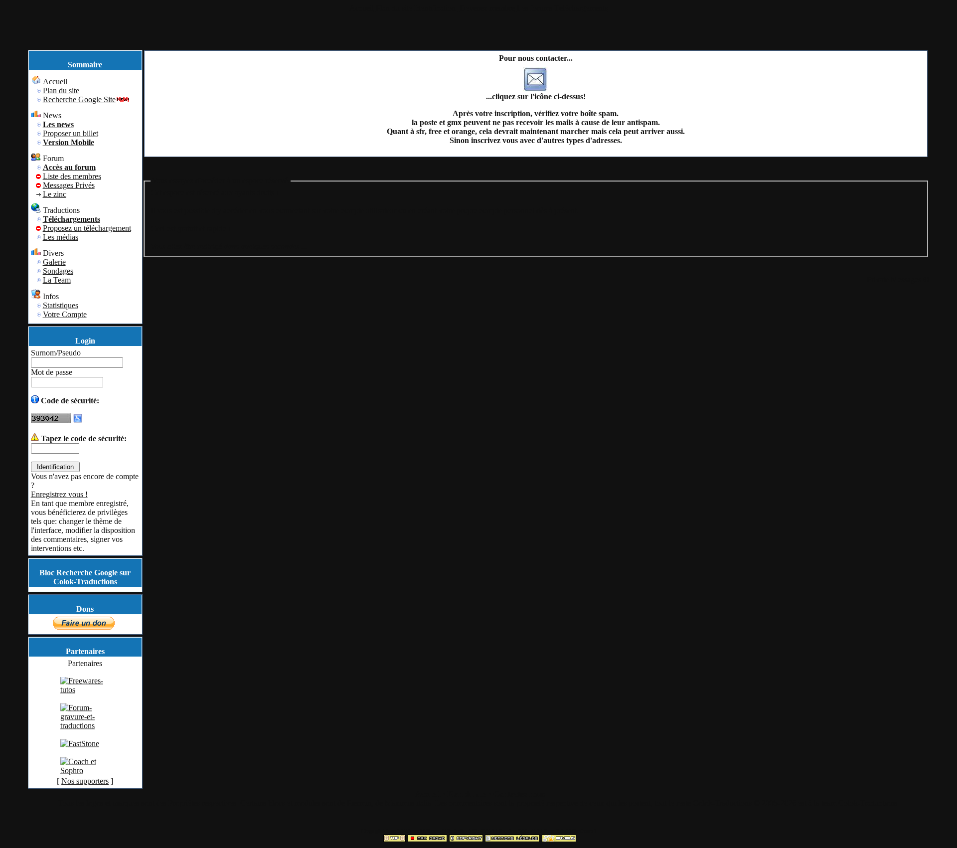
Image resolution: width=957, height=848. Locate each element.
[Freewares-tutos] (85, 696)
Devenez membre (487, 8)
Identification (436, 8)
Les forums (534, 8)
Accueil (361, 8)
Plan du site (394, 8)
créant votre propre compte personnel (476, 210)
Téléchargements (581, 8)
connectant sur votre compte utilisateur (336, 210)
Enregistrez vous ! (59, 494)
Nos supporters (85, 781)
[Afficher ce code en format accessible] (78, 420)
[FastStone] (79, 750)
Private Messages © (898, 279)
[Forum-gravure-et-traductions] (85, 732)
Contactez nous (519, 794)
